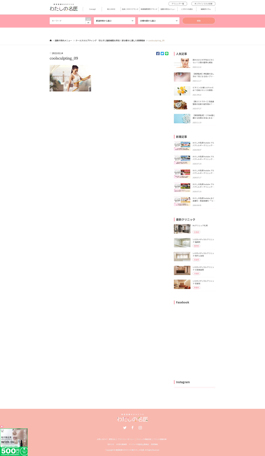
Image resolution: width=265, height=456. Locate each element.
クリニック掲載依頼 (143, 439)
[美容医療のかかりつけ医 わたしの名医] (132, 420)
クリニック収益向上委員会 (139, 444)
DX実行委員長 (121, 444)
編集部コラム (206, 9)
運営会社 (112, 439)
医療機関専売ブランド (149, 9)
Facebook (132, 427)
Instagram (140, 427)
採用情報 (154, 444)
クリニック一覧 (178, 3)
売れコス (111, 444)
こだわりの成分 (187, 9)
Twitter (124, 427)
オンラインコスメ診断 (203, 3)
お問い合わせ (102, 439)
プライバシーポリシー (126, 439)
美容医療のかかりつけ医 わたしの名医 (130, 450)
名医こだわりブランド (130, 9)
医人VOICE (111, 9)
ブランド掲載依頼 (159, 439)
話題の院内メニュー (168, 9)
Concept (92, 9)
